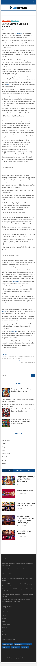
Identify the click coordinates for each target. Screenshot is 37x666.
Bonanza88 (18, 33)
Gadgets (4, 447)
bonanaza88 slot (7, 644)
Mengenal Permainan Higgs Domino (24, 532)
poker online (15, 647)
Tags (29, 470)
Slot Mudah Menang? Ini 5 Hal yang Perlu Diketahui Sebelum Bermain (17, 590)
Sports (4, 460)
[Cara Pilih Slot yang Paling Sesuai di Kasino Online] (8, 503)
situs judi (14, 331)
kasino (4, 311)
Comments (18, 470)
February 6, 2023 (22, 493)
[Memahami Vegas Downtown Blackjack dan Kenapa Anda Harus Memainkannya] (8, 516)
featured (28, 644)
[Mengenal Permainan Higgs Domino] (8, 531)
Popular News (6, 20)
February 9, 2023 (22, 536)
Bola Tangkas (6, 440)
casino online (18, 644)
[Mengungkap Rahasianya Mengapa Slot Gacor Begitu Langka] (8, 477)
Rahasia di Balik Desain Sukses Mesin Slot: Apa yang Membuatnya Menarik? (17, 585)
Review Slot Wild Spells (25, 490)
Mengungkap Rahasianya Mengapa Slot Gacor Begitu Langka (26, 479)
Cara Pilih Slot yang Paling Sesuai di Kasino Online (26, 504)
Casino (4, 443)
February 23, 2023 (8, 30)
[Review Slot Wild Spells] (8, 490)
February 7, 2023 (22, 508)
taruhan (8, 84)
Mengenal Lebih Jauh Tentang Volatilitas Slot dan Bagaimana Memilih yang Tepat (16, 600)
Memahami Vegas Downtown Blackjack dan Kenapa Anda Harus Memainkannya (26, 519)
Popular (7, 470)
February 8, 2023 (22, 525)
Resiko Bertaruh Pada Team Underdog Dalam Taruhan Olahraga (17, 595)
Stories (4, 463)
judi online (16, 281)
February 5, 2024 (22, 484)
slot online (25, 647)
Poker (3, 450)
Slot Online (15, 20)
